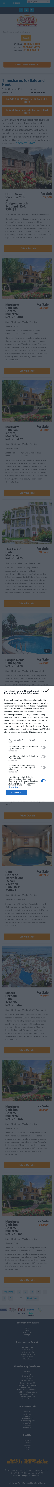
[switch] (43, 747)
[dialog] (27, 743)
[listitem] (27, 741)
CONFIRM (16, 792)
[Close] (48, 691)
